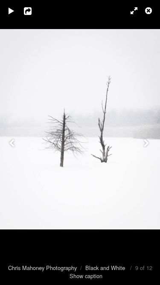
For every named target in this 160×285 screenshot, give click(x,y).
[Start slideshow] (11, 10)
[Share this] (33, 10)
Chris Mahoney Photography (42, 268)
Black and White (105, 268)
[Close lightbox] (149, 10)
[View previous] (13, 142)
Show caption (86, 276)
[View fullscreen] (130, 10)
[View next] (147, 142)
